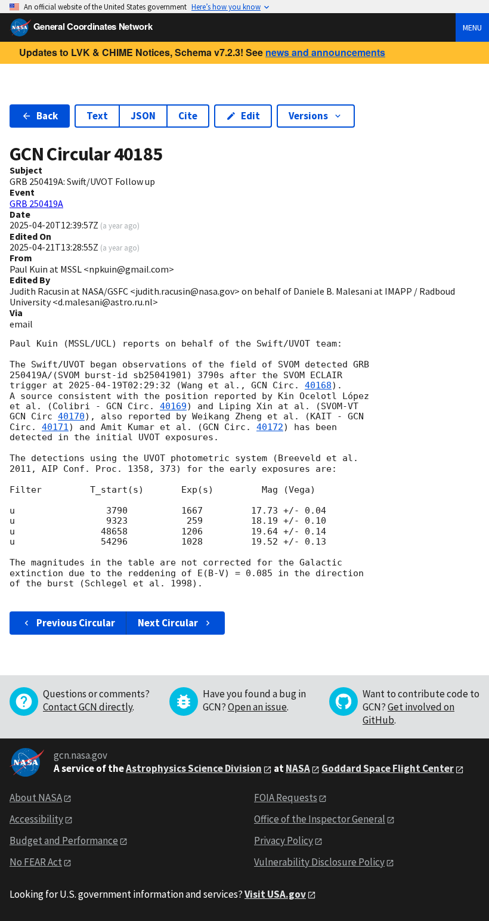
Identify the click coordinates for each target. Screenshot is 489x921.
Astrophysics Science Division (194, 768)
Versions (308, 115)
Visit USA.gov (275, 894)
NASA (298, 768)
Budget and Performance (64, 840)
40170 (71, 416)
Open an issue (257, 706)
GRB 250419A (36, 203)
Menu (472, 27)
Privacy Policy (283, 840)
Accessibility (36, 819)
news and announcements (325, 52)
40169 (173, 406)
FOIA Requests (285, 797)
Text (97, 115)
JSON (143, 115)
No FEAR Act (36, 862)
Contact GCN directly (87, 706)
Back (47, 115)
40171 (55, 427)
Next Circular (168, 622)
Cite (187, 115)
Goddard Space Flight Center (387, 768)
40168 (318, 385)
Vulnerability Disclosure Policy (319, 862)
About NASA (36, 797)
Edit (250, 115)
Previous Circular (75, 622)
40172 (269, 427)
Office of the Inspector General (319, 819)
